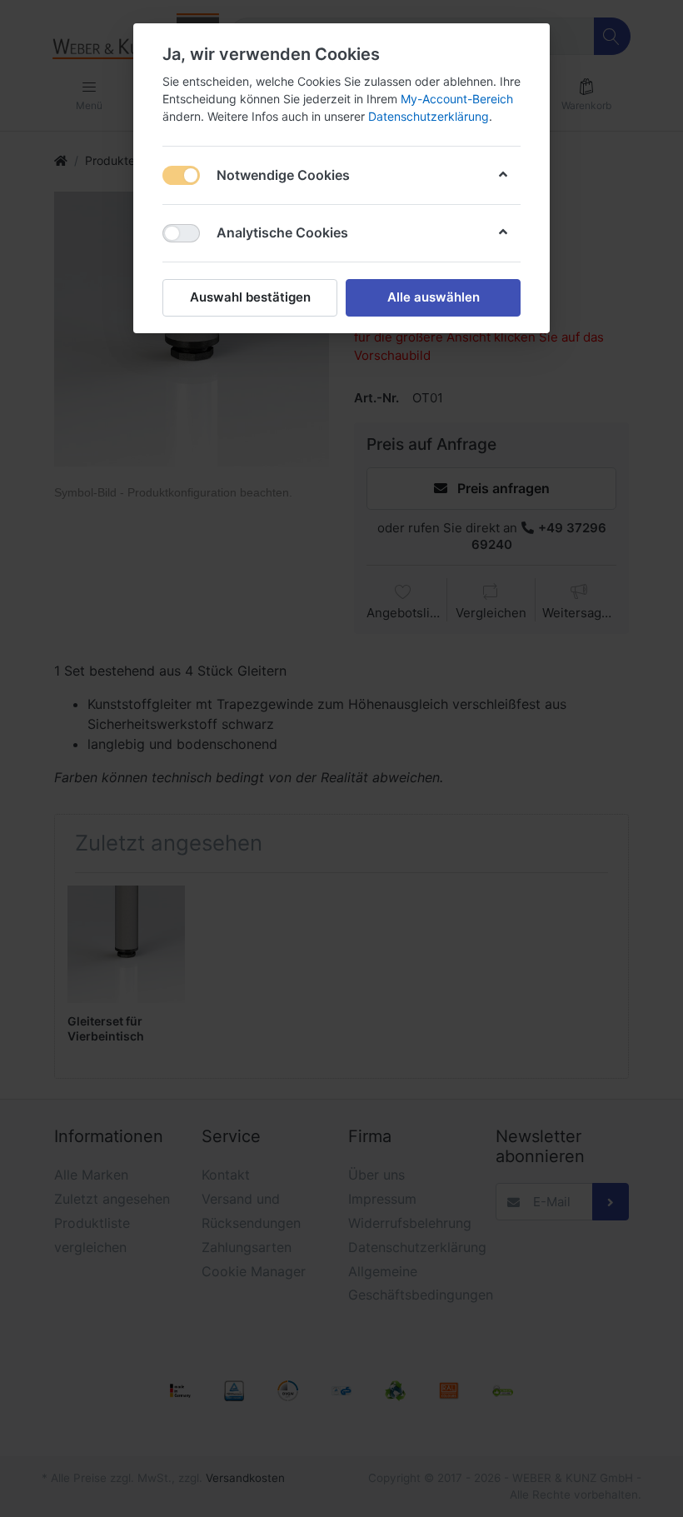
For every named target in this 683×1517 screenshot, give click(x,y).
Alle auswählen (433, 297)
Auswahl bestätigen (250, 297)
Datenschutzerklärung (428, 116)
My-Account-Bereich (457, 99)
